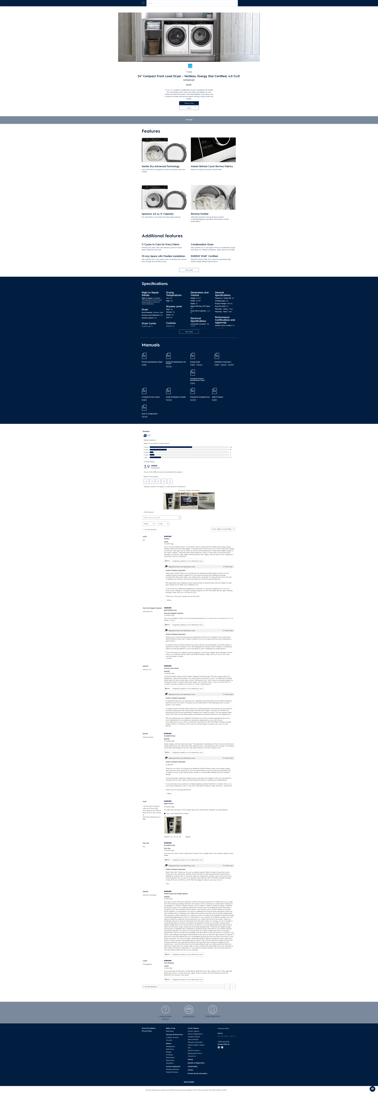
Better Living (170, 1028)
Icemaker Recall (223, 1028)
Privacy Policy (147, 1031)
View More (189, 270)
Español (231, 364)
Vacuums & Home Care (174, 1034)
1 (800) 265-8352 (223, 1042)
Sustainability (193, 1066)
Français (169, 366)
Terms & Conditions (149, 1028)
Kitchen (190, 1059)
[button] (189, 103)
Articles (190, 1070)
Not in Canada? (189, 1082)
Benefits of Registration (196, 1063)
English (144, 364)
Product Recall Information (197, 1073)
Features (189, 120)
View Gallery (224, 56)
